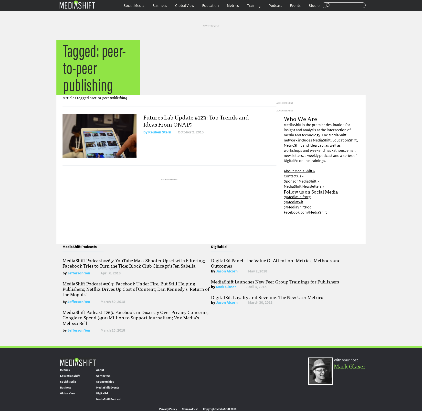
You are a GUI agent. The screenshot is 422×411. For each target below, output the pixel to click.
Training (254, 5)
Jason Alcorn (227, 271)
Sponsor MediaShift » (301, 181)
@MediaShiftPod (298, 207)
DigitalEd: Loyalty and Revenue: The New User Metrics (267, 297)
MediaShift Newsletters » (304, 186)
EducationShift (70, 376)
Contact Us (103, 376)
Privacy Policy (168, 409)
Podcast (275, 5)
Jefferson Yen (78, 273)
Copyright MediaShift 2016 (219, 409)
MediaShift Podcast (108, 399)
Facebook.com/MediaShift (305, 212)
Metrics (233, 5)
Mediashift (77, 4)
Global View (184, 5)
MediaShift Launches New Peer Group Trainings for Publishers (275, 281)
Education (210, 5)
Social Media (134, 5)
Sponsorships (105, 382)
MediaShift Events (107, 387)
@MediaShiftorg (297, 196)
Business (159, 5)
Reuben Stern (159, 132)
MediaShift (78, 361)
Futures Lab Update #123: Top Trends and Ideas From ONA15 (196, 120)
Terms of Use (190, 409)
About (100, 370)
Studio (314, 5)
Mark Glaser (226, 286)
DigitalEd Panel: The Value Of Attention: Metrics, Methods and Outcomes (276, 263)
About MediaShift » (299, 170)
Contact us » (294, 176)
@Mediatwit (293, 202)
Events (295, 5)
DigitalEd (102, 393)
